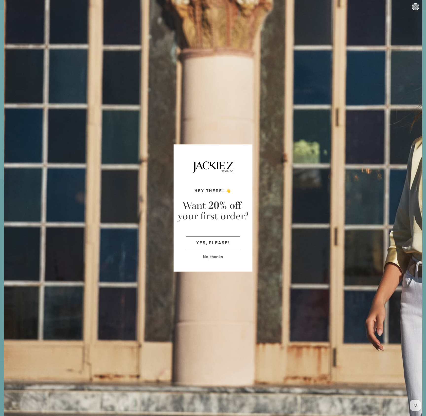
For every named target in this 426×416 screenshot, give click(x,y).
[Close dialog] (415, 7)
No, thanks (213, 256)
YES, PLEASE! (213, 242)
